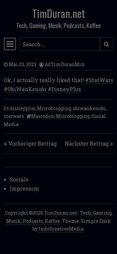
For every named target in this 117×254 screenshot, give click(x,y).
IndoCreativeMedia (61, 229)
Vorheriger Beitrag (32, 143)
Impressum (24, 188)
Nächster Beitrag (87, 143)
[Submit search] (106, 44)
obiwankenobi (89, 108)
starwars (14, 116)
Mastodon (42, 116)
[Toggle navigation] (10, 44)
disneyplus (22, 108)
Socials (19, 179)
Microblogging (54, 108)
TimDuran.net (58, 13)
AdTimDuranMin (64, 64)
